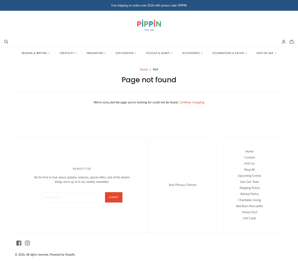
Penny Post (249, 212)
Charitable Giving (249, 200)
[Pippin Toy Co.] (149, 25)
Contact (249, 157)
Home (144, 69)
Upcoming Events (249, 175)
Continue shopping (191, 102)
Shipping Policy (249, 188)
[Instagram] (27, 243)
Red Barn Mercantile (249, 206)
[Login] (284, 42)
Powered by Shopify (62, 254)
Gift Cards (249, 218)
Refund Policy (249, 194)
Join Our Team (249, 181)
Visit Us (249, 163)
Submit (114, 197)
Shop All (249, 169)
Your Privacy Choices (183, 184)
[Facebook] (18, 243)
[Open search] (6, 42)
